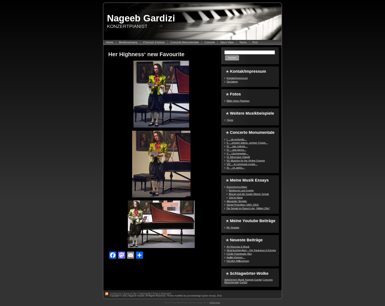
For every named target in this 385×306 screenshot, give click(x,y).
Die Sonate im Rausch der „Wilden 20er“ (248, 208)
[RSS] (107, 294)
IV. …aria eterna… (236, 150)
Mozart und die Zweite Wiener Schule (249, 194)
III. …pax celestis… (237, 146)
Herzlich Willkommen (238, 261)
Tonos (230, 120)
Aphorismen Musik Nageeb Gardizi (243, 279)
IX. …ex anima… (236, 167)
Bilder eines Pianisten (238, 100)
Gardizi (243, 282)
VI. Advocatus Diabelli (238, 157)
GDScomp (215, 302)
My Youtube (233, 227)
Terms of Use (130, 293)
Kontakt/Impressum (237, 78)
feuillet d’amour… (236, 257)
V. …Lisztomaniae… (237, 153)
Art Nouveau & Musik (238, 246)
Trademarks (145, 293)
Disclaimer (232, 81)
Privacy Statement (162, 293)
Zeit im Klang (236, 197)
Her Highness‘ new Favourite (146, 54)
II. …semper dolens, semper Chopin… (247, 142)
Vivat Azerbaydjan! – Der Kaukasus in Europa (251, 250)
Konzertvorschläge (237, 187)
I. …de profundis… (237, 139)
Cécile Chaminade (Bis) (239, 253)
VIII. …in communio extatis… (242, 164)
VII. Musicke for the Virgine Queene (246, 160)
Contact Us (115, 293)
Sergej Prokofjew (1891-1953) (243, 204)
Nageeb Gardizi (141, 18)
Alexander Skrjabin (237, 201)
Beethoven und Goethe (241, 190)
